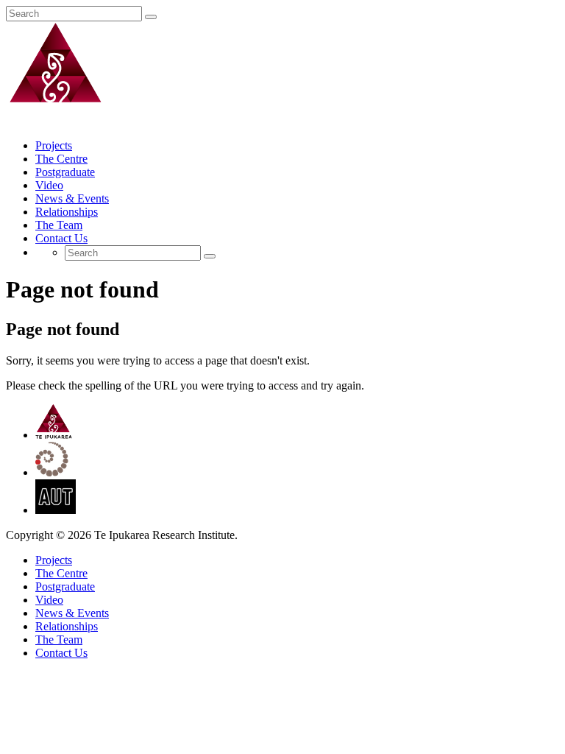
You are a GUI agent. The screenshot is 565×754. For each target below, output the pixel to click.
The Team (58, 225)
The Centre (61, 158)
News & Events (72, 198)
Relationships (66, 211)
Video (49, 185)
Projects (53, 145)
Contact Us (61, 238)
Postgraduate (65, 172)
